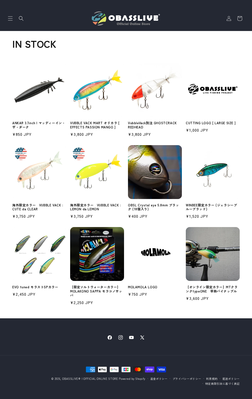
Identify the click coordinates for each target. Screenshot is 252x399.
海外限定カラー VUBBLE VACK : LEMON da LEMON (95, 207)
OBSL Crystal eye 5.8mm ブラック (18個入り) (153, 207)
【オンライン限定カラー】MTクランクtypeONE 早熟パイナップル (212, 289)
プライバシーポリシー (187, 379)
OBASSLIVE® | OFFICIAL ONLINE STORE (90, 379)
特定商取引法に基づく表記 (222, 383)
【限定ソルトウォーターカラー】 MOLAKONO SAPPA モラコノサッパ (96, 291)
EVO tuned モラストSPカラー (35, 287)
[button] (10, 18)
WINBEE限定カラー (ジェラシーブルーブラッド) (211, 207)
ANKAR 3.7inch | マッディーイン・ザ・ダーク (38, 125)
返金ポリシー (159, 379)
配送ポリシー (231, 379)
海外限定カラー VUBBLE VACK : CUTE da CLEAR (37, 207)
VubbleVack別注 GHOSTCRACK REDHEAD (152, 125)
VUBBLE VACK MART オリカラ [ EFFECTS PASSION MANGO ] (95, 125)
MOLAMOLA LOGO (143, 287)
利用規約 (212, 379)
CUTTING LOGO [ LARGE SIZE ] (211, 123)
